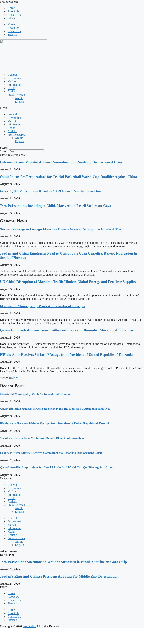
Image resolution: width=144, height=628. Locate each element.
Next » (17, 377)
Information (14, 84)
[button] (72, 108)
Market (12, 81)
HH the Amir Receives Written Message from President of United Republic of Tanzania (66, 355)
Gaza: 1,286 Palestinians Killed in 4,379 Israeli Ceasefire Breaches (50, 191)
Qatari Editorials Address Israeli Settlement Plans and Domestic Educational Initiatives (66, 330)
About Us (13, 11)
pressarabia (29, 626)
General (12, 74)
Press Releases (16, 94)
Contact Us (14, 14)
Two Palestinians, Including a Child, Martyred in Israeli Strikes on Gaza (55, 206)
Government (15, 78)
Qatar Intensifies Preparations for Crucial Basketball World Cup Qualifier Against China (68, 177)
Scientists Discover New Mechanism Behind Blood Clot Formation (42, 438)
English (19, 101)
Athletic (12, 91)
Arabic (19, 98)
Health (11, 88)
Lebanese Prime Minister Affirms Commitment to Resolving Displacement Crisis (61, 162)
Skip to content (9, 1)
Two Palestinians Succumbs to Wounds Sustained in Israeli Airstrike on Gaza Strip (63, 562)
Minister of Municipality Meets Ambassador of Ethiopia (43, 306)
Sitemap (12, 18)
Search (4, 151)
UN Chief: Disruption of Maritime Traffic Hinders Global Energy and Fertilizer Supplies (68, 282)
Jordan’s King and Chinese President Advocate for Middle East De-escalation (59, 576)
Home (11, 8)
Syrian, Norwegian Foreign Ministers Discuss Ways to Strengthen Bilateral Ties (60, 229)
